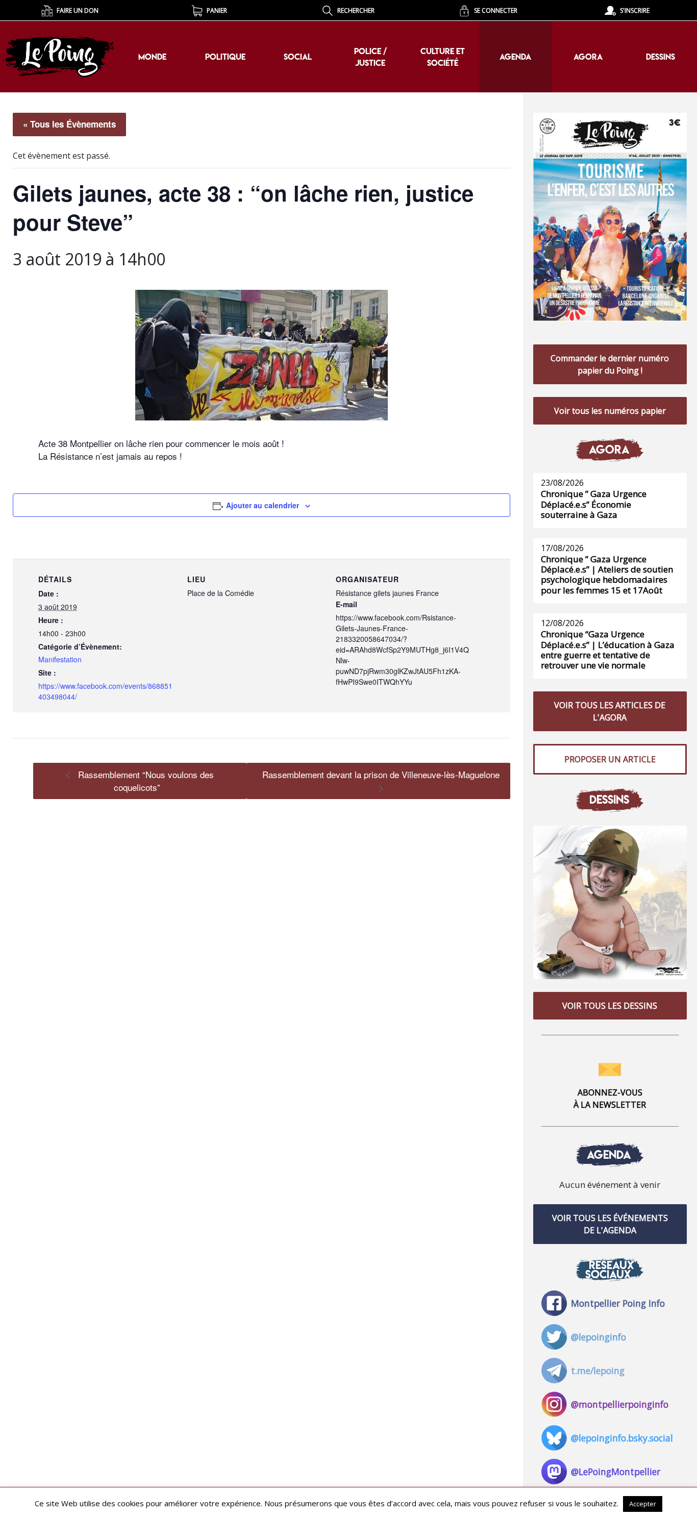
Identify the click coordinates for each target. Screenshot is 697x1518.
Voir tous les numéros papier (610, 410)
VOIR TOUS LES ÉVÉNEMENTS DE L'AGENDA (610, 1224)
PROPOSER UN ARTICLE (610, 759)
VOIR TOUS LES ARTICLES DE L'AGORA (609, 711)
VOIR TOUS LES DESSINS (609, 1005)
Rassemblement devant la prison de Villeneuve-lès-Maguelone (381, 774)
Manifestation (60, 659)
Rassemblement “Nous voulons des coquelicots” (145, 781)
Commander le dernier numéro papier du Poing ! (610, 364)
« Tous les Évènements (69, 124)
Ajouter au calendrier (262, 505)
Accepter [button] (642, 1503)
